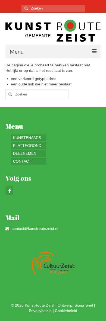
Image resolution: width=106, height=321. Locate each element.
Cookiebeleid (66, 310)
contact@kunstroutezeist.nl (34, 228)
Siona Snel (83, 305)
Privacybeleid (40, 310)
